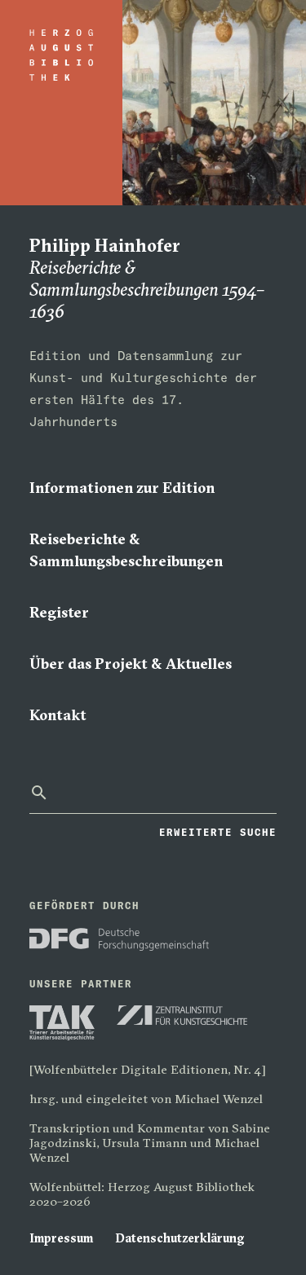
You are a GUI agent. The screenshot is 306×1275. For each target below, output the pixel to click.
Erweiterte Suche (218, 832)
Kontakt (57, 715)
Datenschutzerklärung (180, 1238)
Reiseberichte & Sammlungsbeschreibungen (126, 550)
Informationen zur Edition (122, 487)
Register (59, 612)
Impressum (61, 1238)
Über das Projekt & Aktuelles (130, 663)
